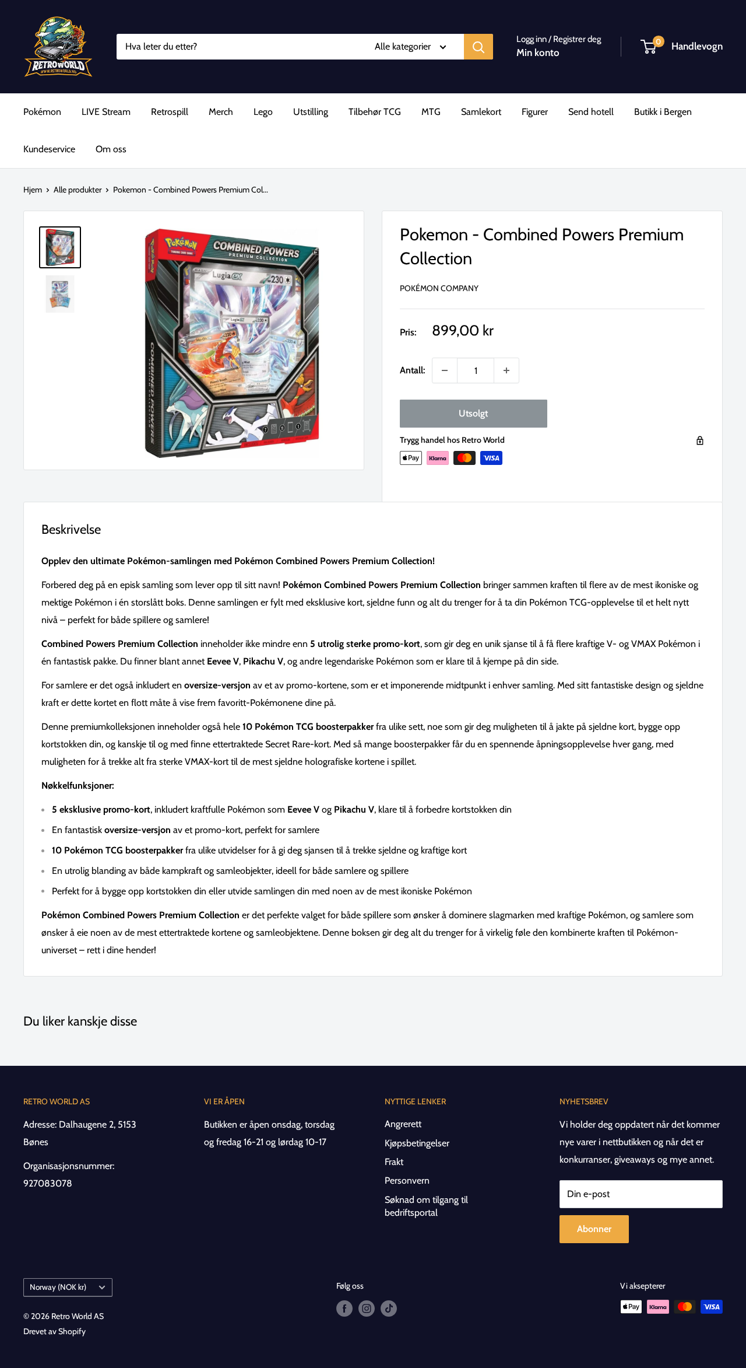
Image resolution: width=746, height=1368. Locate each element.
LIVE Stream (106, 111)
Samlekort (481, 111)
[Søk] (478, 47)
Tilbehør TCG (375, 111)
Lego (263, 111)
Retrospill (169, 111)
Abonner (594, 1228)
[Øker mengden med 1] (506, 370)
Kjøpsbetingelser (417, 1143)
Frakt (394, 1161)
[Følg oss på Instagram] (366, 1308)
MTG (431, 111)
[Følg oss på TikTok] (389, 1308)
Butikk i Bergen (663, 111)
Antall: (412, 370)
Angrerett (403, 1123)
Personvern (407, 1180)
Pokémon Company (439, 288)
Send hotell (591, 111)
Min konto (538, 52)
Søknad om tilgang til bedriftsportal (426, 1206)
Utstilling (310, 111)
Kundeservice (49, 149)
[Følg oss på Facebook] (344, 1308)
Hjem (32, 189)
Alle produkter (77, 189)
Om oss (111, 149)
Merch (221, 111)
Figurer (535, 111)
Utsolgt (473, 413)
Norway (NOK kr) (58, 1287)
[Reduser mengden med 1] (444, 370)
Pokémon (42, 111)
